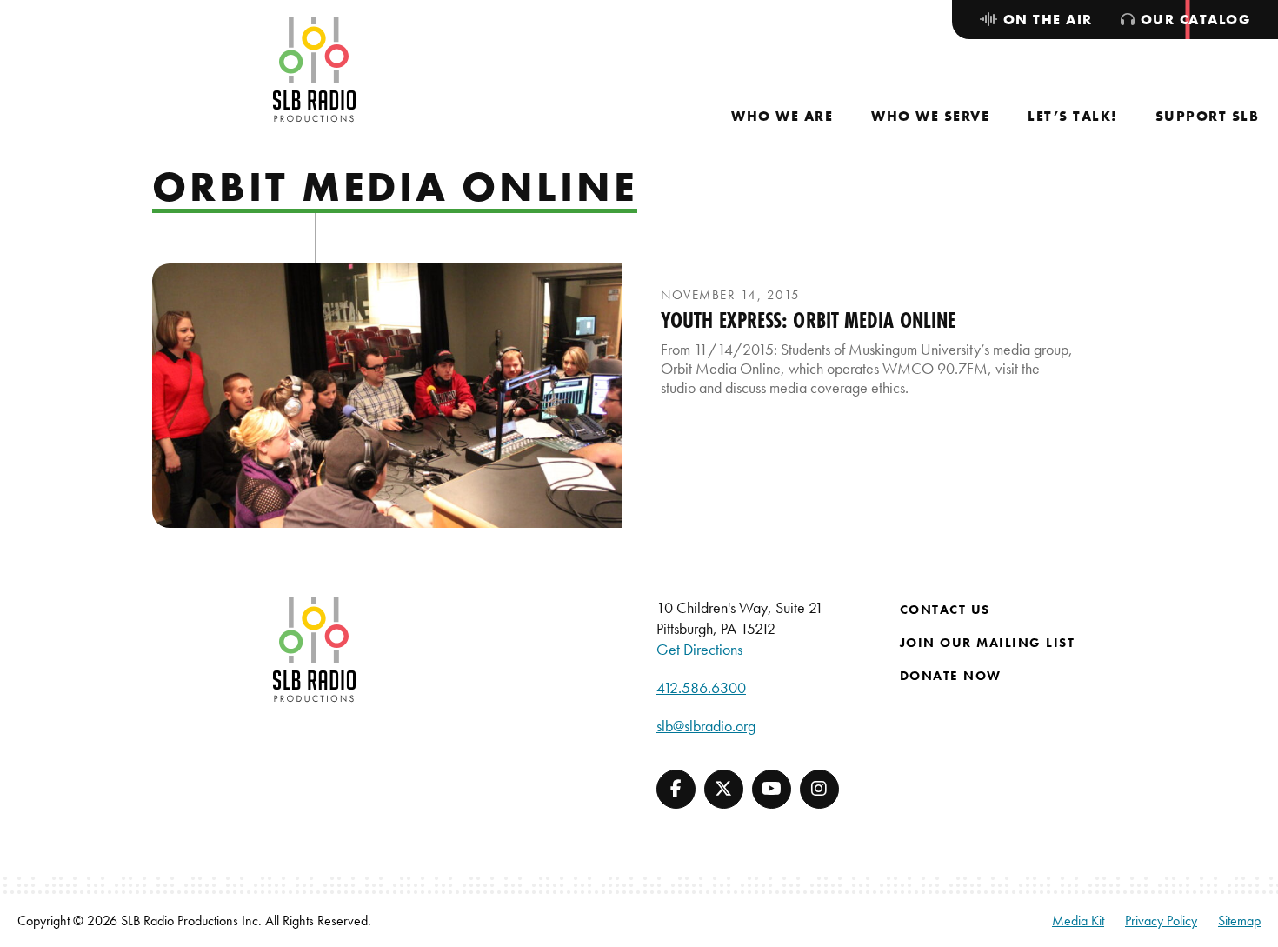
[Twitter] (723, 789)
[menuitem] (782, 116)
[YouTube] (771, 789)
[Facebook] (676, 789)
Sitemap (1239, 920)
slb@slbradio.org (705, 726)
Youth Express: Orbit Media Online (808, 320)
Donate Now (951, 675)
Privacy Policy (1161, 920)
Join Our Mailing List (987, 642)
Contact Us (945, 609)
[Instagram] (819, 789)
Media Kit (1078, 920)
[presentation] (387, 395)
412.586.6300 (701, 687)
